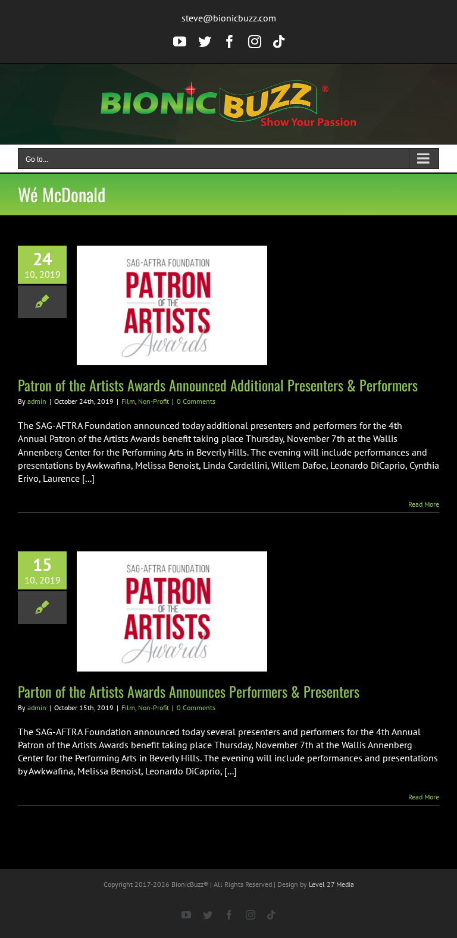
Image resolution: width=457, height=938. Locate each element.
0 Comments (196, 401)
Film (128, 401)
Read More (423, 504)
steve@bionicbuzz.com (228, 18)
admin (36, 401)
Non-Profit (153, 401)
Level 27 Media (331, 884)
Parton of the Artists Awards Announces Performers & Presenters (188, 691)
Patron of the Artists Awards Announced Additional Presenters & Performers (218, 385)
